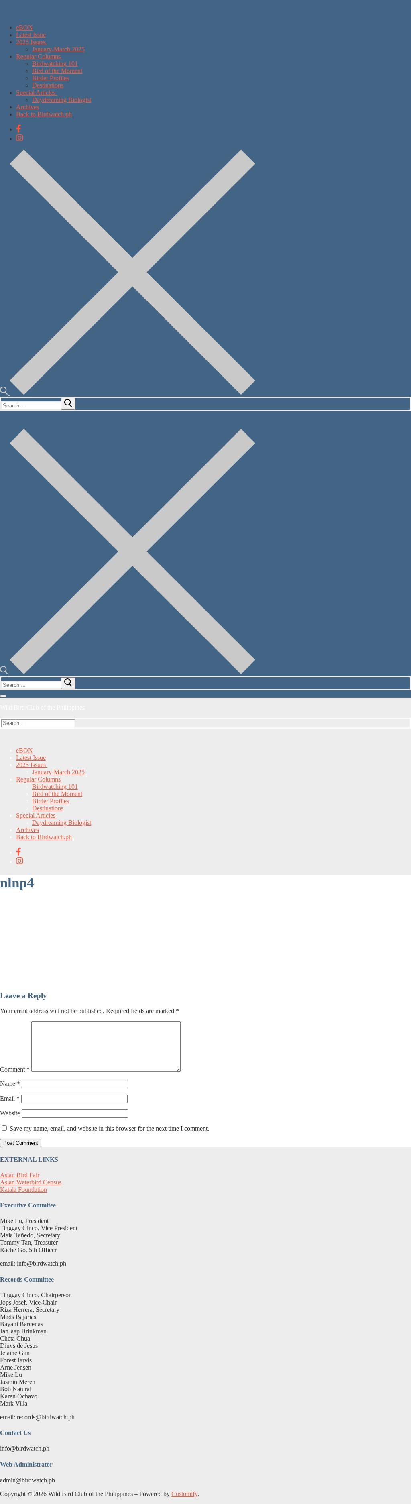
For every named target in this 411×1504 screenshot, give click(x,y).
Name (10, 1083)
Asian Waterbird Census (30, 1182)
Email (10, 1098)
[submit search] (68, 404)
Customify (184, 1493)
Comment (15, 1069)
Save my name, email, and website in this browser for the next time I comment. (109, 1128)
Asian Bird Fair (19, 1175)
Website (10, 1113)
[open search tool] (127, 392)
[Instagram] (19, 138)
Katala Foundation (23, 1189)
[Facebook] (18, 128)
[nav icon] (3, 696)
